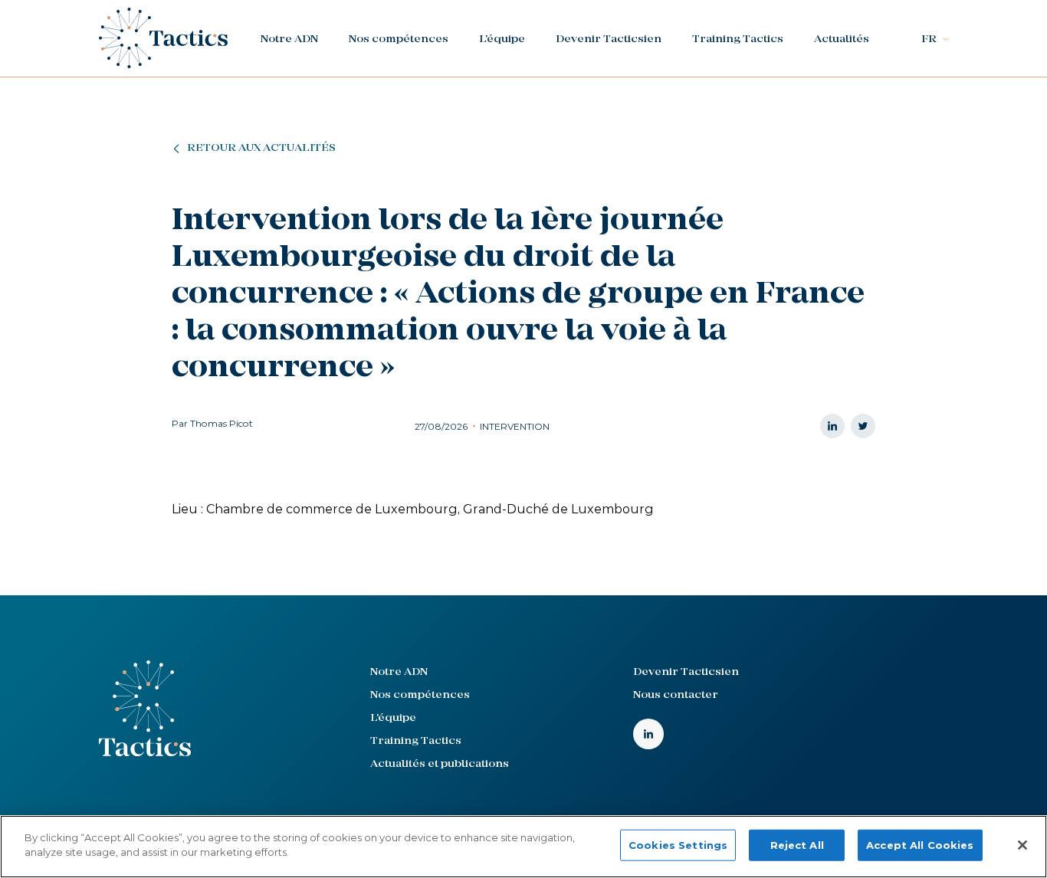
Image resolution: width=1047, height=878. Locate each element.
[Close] (1022, 845)
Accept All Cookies (919, 845)
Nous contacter (675, 695)
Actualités (841, 39)
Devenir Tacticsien (608, 39)
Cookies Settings (678, 845)
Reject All (797, 845)
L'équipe (502, 39)
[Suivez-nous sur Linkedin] (648, 734)
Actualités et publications (439, 764)
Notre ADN (289, 39)
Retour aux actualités (261, 148)
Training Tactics (737, 39)
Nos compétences (398, 39)
